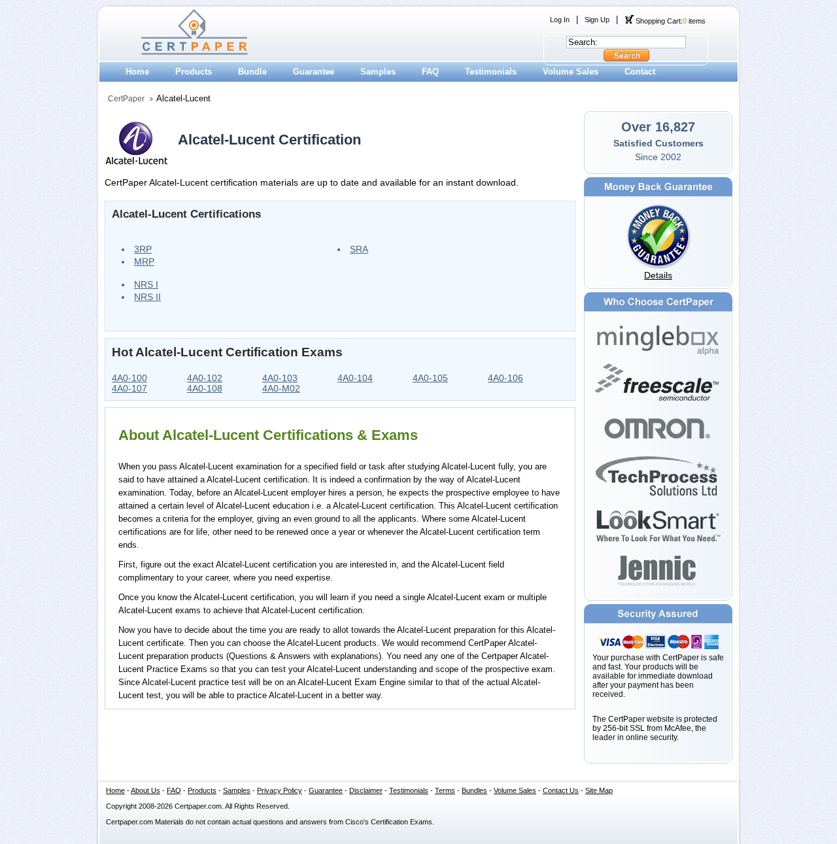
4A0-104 (355, 378)
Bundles (474, 790)
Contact (639, 71)
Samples (378, 71)
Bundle (252, 71)
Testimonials (491, 71)
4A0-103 (280, 378)
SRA (359, 249)
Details (658, 275)
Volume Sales (570, 71)
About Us (145, 790)
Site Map (599, 790)
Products (193, 71)
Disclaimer (366, 790)
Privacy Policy (279, 790)
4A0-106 (505, 378)
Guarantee (313, 71)
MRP (144, 261)
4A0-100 (129, 378)
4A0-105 (430, 378)
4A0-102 (204, 378)
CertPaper (126, 98)
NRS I (146, 284)
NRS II (147, 297)
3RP (143, 249)
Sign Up (597, 20)
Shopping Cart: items (670, 21)
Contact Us (561, 790)
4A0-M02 (281, 388)
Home (137, 71)
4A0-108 (204, 388)
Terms (445, 790)
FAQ (430, 71)
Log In (560, 20)
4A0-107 (129, 388)
